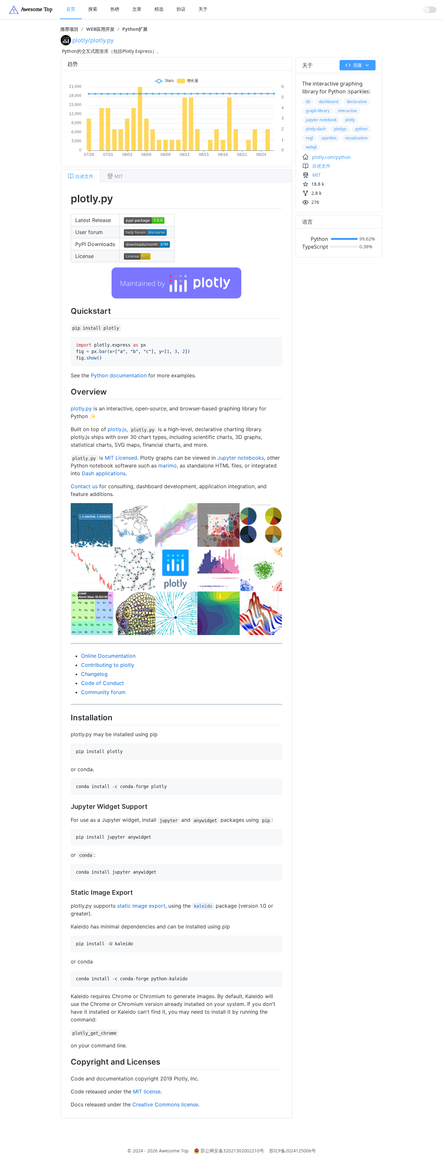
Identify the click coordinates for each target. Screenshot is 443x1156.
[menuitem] (71, 9)
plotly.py (81, 408)
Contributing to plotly (107, 665)
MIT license (147, 1091)
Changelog (94, 674)
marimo (167, 465)
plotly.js (117, 429)
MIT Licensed (121, 457)
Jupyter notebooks (240, 457)
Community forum (103, 692)
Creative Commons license (165, 1104)
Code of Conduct (102, 683)
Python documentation (119, 375)
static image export (141, 905)
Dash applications (104, 473)
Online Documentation (108, 656)
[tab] (80, 176)
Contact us (84, 486)
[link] (69, 29)
